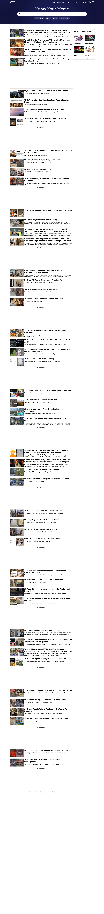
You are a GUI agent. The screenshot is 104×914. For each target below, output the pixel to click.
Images (48, 18)
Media (69, 2)
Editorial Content (64, 18)
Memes (55, 18)
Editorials (77, 2)
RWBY (75, 55)
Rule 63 (87, 55)
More (84, 2)
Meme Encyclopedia (58, 2)
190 (49, 792)
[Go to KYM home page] (12, 2)
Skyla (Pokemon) (89, 43)
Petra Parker (77, 43)
